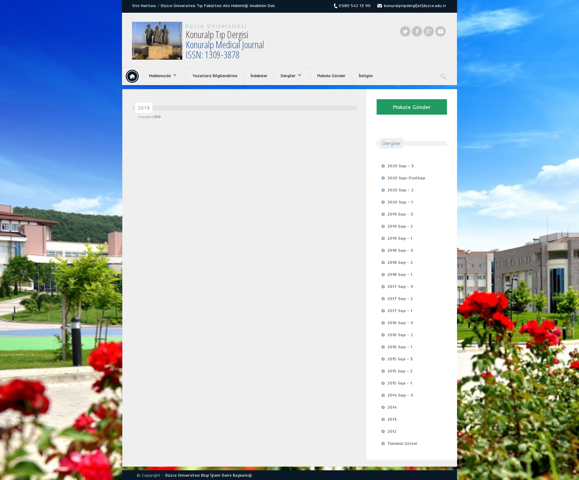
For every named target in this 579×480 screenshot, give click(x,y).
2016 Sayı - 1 (399, 346)
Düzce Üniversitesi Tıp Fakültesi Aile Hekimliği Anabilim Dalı (218, 5)
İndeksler (259, 75)
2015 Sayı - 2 (399, 370)
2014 (392, 407)
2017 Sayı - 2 (400, 298)
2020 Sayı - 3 (400, 165)
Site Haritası (144, 5)
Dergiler (285, 75)
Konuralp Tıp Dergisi (225, 44)
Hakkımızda (156, 75)
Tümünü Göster (402, 443)
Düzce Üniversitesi (216, 25)
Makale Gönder (331, 75)
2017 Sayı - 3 (400, 286)
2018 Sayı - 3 (400, 250)
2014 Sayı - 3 (400, 395)
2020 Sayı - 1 (400, 201)
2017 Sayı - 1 (399, 310)
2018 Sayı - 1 (399, 274)
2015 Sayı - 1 (399, 382)
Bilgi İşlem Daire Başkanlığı (226, 475)
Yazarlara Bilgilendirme (215, 75)
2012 (391, 431)
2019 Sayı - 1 (399, 238)
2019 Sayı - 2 (400, 226)
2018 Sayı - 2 (400, 262)
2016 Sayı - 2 (400, 334)
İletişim (366, 75)
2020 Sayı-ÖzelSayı (406, 177)
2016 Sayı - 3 (400, 322)
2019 (157, 117)
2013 (392, 419)
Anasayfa (144, 117)
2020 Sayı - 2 (400, 189)
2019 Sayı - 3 (400, 214)
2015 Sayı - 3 (400, 358)
